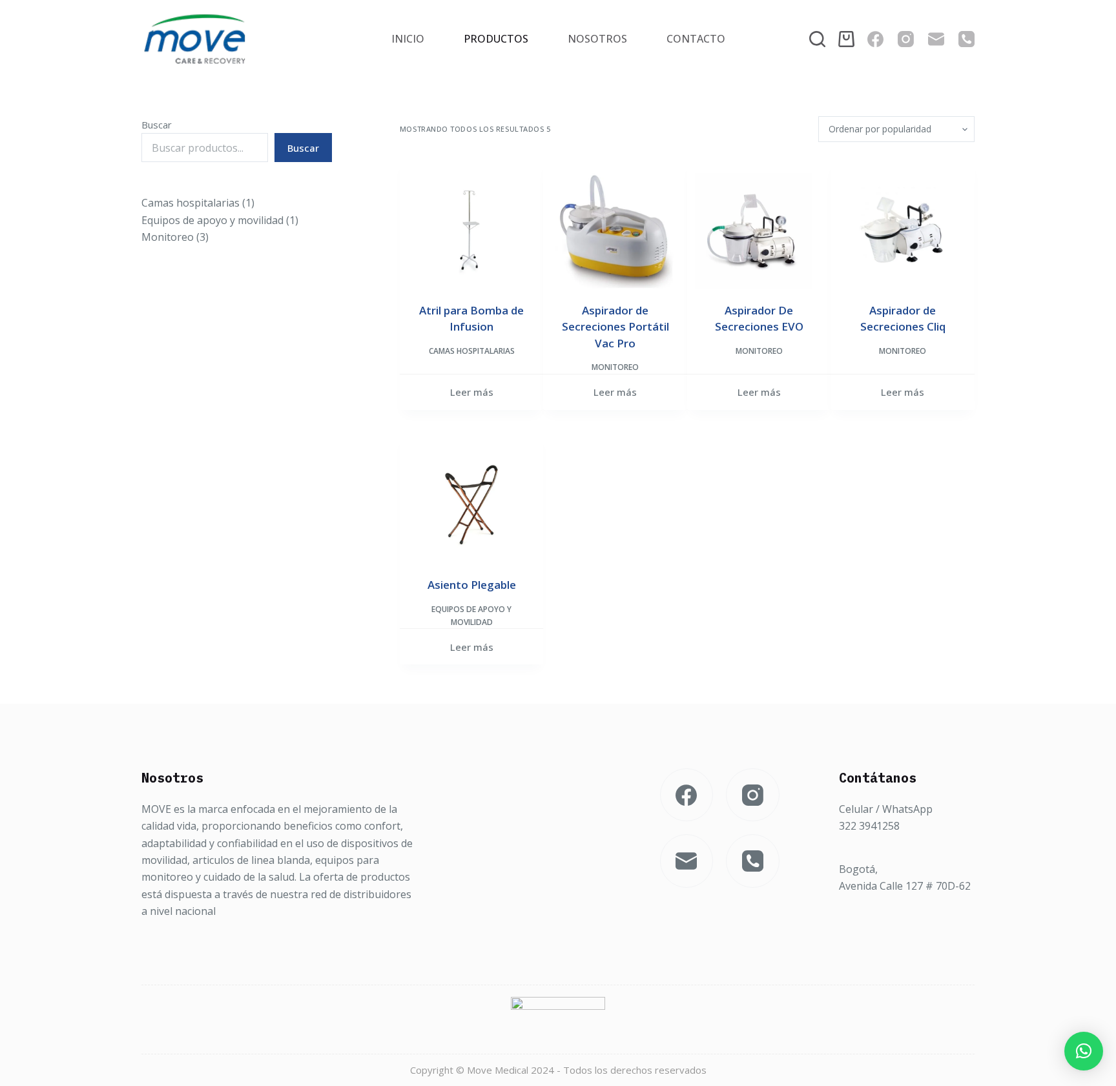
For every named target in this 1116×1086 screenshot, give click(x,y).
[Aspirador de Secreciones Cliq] (903, 230)
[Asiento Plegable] (472, 505)
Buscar (156, 124)
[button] (1083, 1051)
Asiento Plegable (472, 584)
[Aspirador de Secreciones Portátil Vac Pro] (615, 230)
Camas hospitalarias (472, 350)
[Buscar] (817, 39)
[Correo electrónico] (936, 39)
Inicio (407, 39)
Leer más (471, 391)
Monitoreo (615, 367)
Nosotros (597, 39)
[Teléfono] (966, 39)
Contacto (695, 39)
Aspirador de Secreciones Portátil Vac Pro (615, 327)
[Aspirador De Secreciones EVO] (759, 230)
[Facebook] (875, 39)
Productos (496, 39)
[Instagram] (906, 39)
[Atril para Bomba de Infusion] (472, 230)
